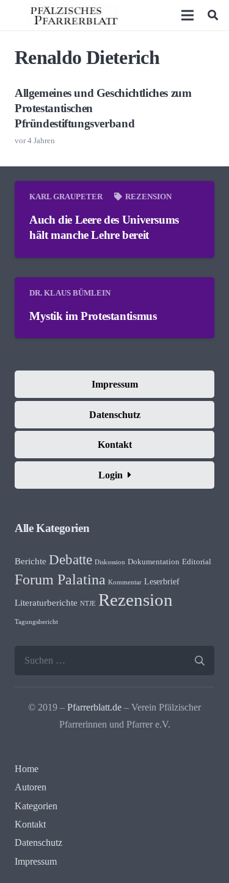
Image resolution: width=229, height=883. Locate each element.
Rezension (148, 197)
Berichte (30, 561)
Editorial (196, 562)
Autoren (30, 787)
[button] (213, 15)
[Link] (74, 15)
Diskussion (110, 562)
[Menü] (188, 15)
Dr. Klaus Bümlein (70, 293)
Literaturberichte (46, 603)
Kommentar (125, 582)
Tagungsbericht (36, 622)
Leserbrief (162, 581)
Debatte (70, 559)
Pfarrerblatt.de (94, 707)
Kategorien (36, 806)
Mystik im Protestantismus (92, 316)
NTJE (88, 603)
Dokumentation (154, 562)
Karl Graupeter (66, 197)
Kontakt (30, 824)
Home (26, 769)
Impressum (36, 861)
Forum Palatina (60, 579)
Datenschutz (38, 842)
